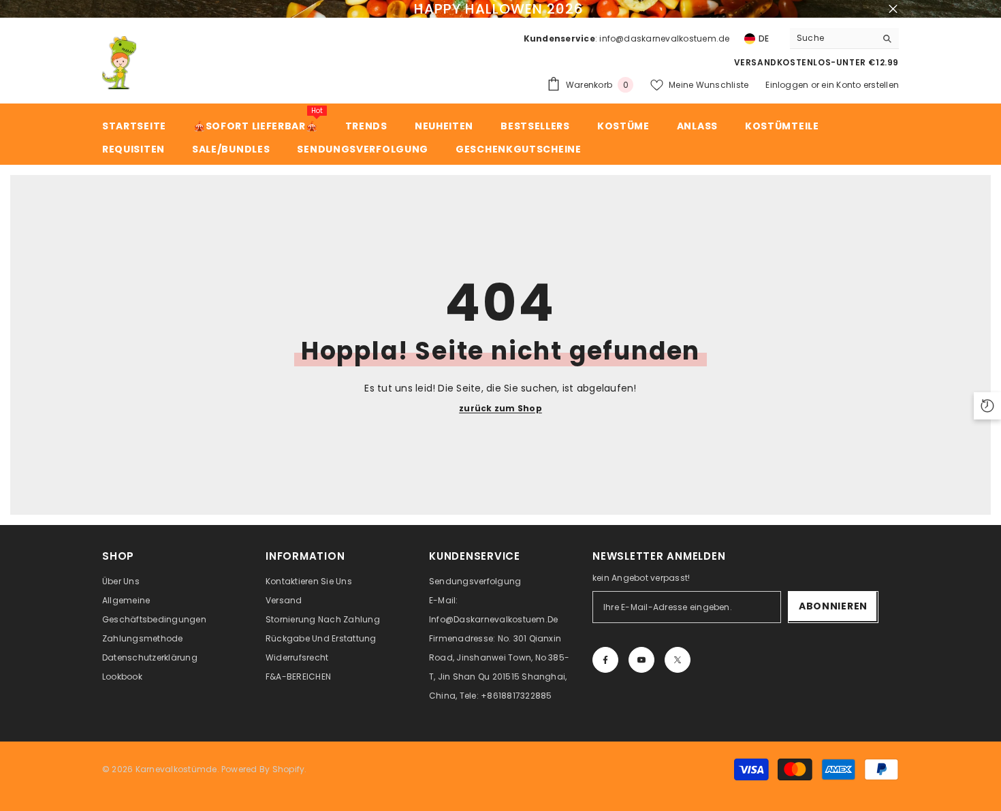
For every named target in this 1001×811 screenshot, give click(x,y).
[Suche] (844, 38)
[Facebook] (605, 660)
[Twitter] (677, 660)
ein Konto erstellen (860, 85)
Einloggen (786, 85)
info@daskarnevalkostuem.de (664, 38)
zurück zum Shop (500, 408)
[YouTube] (641, 660)
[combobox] (833, 38)
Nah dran (893, 9)
